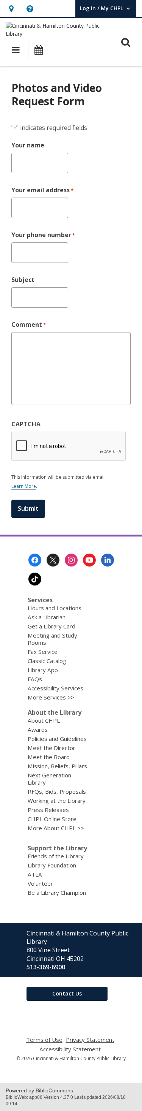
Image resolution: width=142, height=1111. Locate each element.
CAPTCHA (26, 424)
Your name (27, 145)
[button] (11, 8)
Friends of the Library (56, 856)
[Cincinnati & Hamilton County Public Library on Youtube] (89, 560)
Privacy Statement (90, 1039)
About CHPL (44, 720)
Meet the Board (49, 757)
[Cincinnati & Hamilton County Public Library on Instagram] (71, 560)
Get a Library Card (51, 626)
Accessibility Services (55, 688)
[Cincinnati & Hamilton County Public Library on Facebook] (34, 560)
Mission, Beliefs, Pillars (57, 766)
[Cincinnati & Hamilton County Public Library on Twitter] (53, 560)
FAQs (35, 679)
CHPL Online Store (52, 819)
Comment (28, 324)
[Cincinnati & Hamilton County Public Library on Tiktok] (34, 579)
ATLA (35, 874)
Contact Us (67, 993)
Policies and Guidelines (57, 738)
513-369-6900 (46, 967)
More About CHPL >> (56, 828)
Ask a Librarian (47, 617)
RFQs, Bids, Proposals (57, 791)
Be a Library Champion (57, 892)
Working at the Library (57, 800)
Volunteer (40, 883)
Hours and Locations (54, 608)
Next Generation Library (49, 778)
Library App (43, 670)
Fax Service (43, 651)
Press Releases (48, 809)
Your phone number (43, 235)
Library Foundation (52, 865)
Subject (22, 279)
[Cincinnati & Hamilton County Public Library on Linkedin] (107, 560)
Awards (38, 729)
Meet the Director (51, 748)
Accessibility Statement (70, 1049)
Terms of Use (44, 1039)
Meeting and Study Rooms (52, 638)
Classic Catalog (47, 661)
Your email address (42, 190)
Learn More (23, 486)
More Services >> (51, 697)
